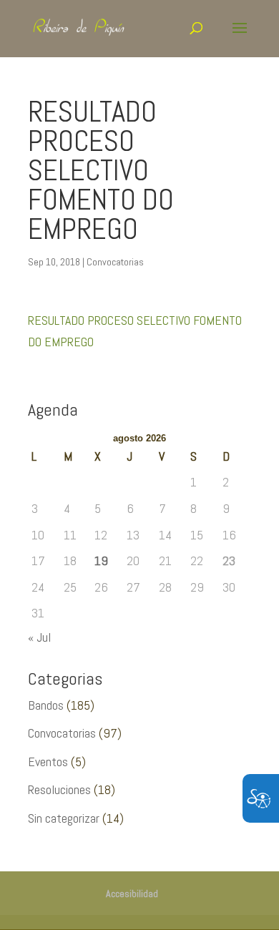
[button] (239, 37)
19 (101, 560)
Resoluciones (59, 789)
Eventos (48, 761)
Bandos (46, 705)
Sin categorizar (63, 818)
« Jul (39, 637)
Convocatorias (115, 261)
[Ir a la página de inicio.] (86, 27)
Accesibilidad (132, 893)
